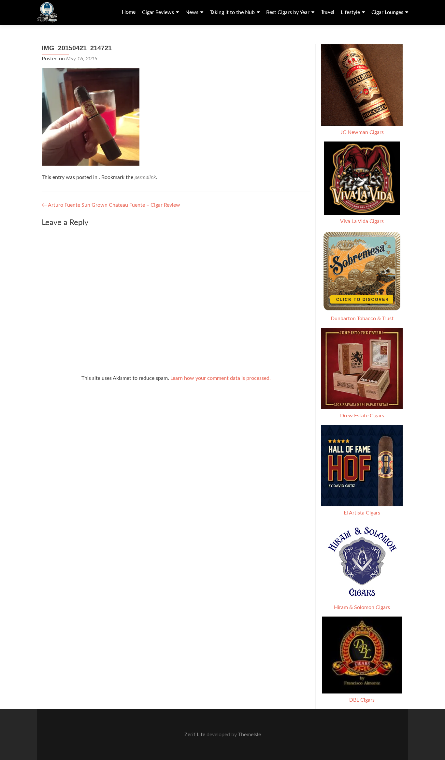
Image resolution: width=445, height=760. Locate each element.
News (191, 12)
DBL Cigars (362, 700)
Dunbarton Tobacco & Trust (362, 318)
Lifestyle (350, 12)
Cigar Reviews (158, 12)
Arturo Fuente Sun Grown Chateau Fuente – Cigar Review (111, 205)
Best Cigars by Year (287, 12)
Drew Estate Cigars (362, 415)
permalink (145, 177)
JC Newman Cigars (362, 132)
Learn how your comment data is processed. (220, 378)
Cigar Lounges (387, 12)
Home (129, 12)
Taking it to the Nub (232, 12)
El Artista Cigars (362, 512)
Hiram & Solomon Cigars (362, 607)
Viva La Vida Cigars (362, 221)
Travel (327, 12)
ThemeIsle (249, 734)
